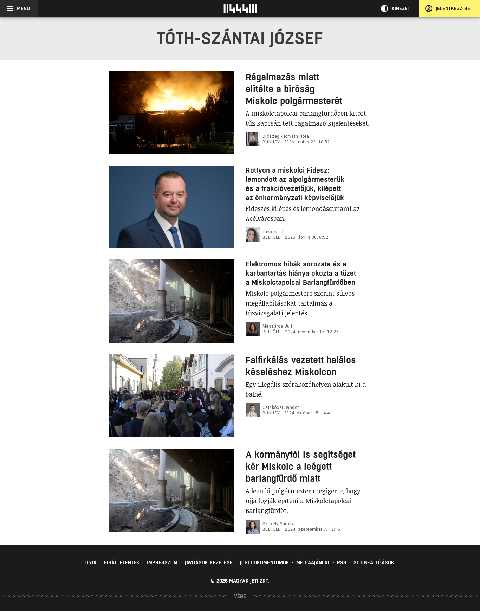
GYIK (90, 562)
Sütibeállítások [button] (374, 562)
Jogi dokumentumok (265, 562)
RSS (341, 562)
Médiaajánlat (313, 562)
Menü (23, 8)
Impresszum (162, 562)
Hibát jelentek (122, 562)
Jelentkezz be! (454, 8)
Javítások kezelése (209, 562)
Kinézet (400, 8)
